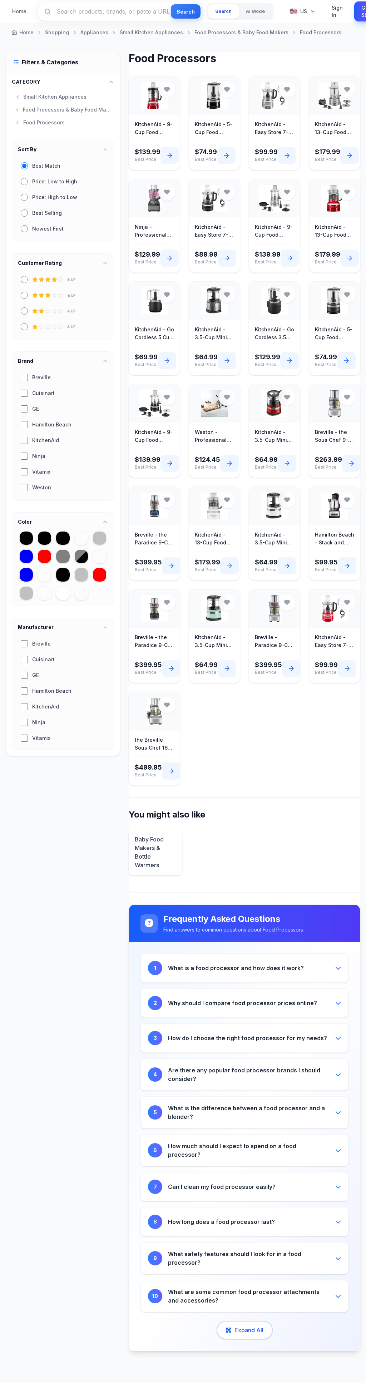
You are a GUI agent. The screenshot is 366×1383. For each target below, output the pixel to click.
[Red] (100, 575)
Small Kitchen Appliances (151, 32)
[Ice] (100, 556)
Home (19, 11)
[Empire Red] (44, 556)
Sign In (337, 11)
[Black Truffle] (63, 538)
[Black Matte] (44, 538)
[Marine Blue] (26, 575)
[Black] (26, 538)
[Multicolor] (44, 575)
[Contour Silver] (100, 538)
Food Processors (320, 32)
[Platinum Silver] (81, 575)
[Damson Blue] (26, 556)
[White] (63, 593)
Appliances (94, 32)
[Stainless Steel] (44, 593)
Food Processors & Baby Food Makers (241, 32)
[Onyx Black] (63, 575)
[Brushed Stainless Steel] (81, 538)
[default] (81, 593)
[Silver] (26, 593)
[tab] (223, 11)
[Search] (47, 11)
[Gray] (63, 556)
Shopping (57, 32)
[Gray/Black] (81, 556)
